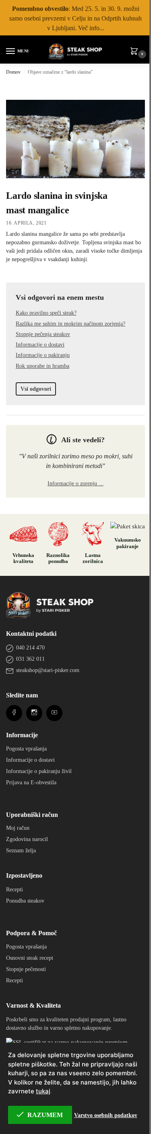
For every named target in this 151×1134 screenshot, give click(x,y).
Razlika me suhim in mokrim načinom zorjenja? (70, 324)
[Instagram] (34, 713)
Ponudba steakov (25, 901)
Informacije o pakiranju (43, 355)
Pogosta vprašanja (26, 749)
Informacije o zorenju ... (75, 483)
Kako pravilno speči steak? (46, 313)
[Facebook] (14, 713)
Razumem (45, 1114)
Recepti (14, 890)
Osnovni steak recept (29, 958)
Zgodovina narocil (27, 839)
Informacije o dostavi (40, 345)
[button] (135, 52)
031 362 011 (30, 659)
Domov (13, 72)
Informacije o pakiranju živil (39, 771)
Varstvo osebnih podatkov (105, 1115)
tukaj (43, 1091)
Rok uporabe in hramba (42, 366)
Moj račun (17, 828)
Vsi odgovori (36, 389)
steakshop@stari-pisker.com (47, 670)
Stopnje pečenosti (26, 969)
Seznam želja (21, 850)
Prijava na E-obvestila (31, 782)
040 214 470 (30, 648)
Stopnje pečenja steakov (43, 334)
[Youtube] (54, 713)
